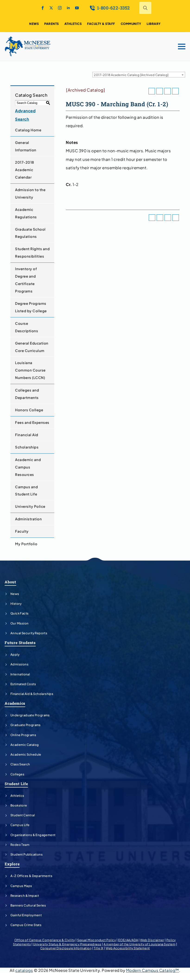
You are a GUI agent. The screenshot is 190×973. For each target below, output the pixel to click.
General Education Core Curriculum (31, 347)
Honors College (29, 410)
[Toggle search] (145, 8)
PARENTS (51, 24)
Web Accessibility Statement (128, 948)
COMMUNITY (131, 24)
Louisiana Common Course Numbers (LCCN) (30, 370)
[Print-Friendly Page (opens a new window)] (167, 91)
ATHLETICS (73, 24)
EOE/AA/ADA (128, 940)
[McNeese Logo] (28, 46)
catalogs (24, 970)
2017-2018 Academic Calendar (24, 169)
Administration (28, 519)
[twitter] (51, 8)
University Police (30, 506)
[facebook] (42, 8)
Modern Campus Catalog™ (152, 970)
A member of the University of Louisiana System (139, 944)
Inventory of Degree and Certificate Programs (26, 279)
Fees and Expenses (32, 422)
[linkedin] (68, 8)
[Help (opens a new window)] (175, 91)
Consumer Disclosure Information (66, 948)
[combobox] (138, 74)
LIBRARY (154, 24)
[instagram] (59, 8)
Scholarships (26, 447)
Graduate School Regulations (30, 233)
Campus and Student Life (26, 490)
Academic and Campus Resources (28, 467)
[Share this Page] (159, 91)
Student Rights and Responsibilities (32, 252)
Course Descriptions (26, 327)
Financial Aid (26, 434)
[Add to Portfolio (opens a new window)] (152, 91)
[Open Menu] (181, 46)
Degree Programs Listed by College (31, 307)
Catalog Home (28, 130)
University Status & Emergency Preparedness (67, 944)
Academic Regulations (26, 213)
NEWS (34, 24)
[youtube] (77, 8)
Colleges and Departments (27, 394)
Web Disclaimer (152, 940)
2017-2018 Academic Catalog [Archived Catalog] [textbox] (131, 75)
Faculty (22, 531)
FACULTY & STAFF (101, 24)
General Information (25, 146)
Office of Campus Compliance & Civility (44, 940)
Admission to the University (30, 193)
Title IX (99, 948)
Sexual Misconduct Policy (96, 940)
